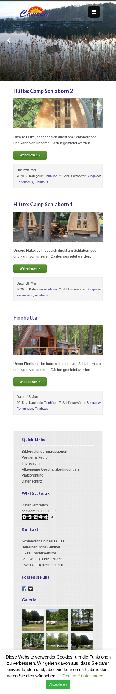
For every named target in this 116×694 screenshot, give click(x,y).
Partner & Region (36, 457)
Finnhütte (50, 176)
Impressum (31, 463)
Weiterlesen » (30, 155)
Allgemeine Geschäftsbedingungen (50, 469)
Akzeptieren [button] (58, 684)
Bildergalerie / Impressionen (44, 451)
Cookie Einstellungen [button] (82, 675)
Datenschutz (32, 481)
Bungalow (93, 176)
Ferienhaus (25, 182)
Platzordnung (32, 475)
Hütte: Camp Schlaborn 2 (43, 91)
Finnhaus (41, 182)
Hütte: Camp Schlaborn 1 (43, 204)
